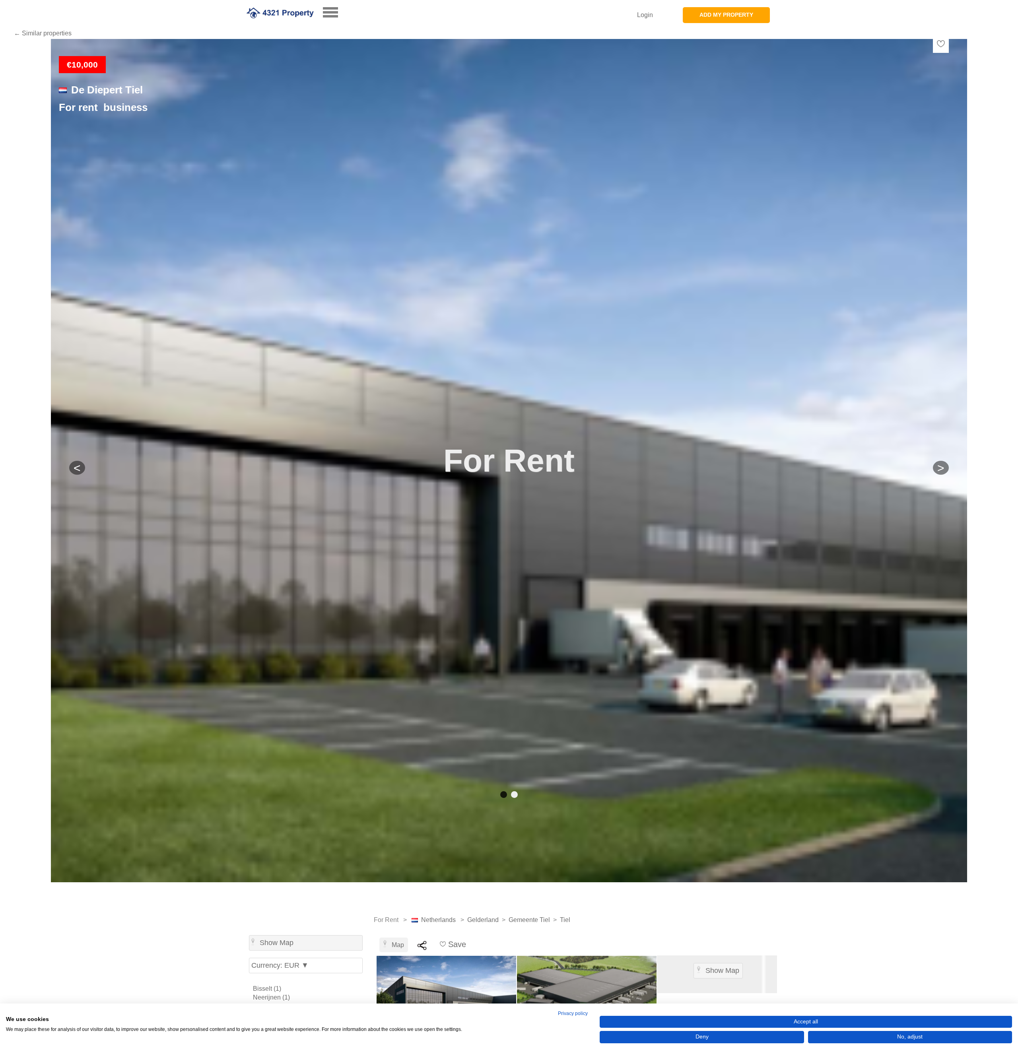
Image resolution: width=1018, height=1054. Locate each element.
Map (398, 944)
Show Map (276, 943)
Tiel (565, 919)
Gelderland (483, 919)
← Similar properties (43, 33)
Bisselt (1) (267, 988)
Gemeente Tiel (529, 919)
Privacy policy (573, 1013)
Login (645, 15)
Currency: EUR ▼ (280, 965)
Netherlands (438, 919)
